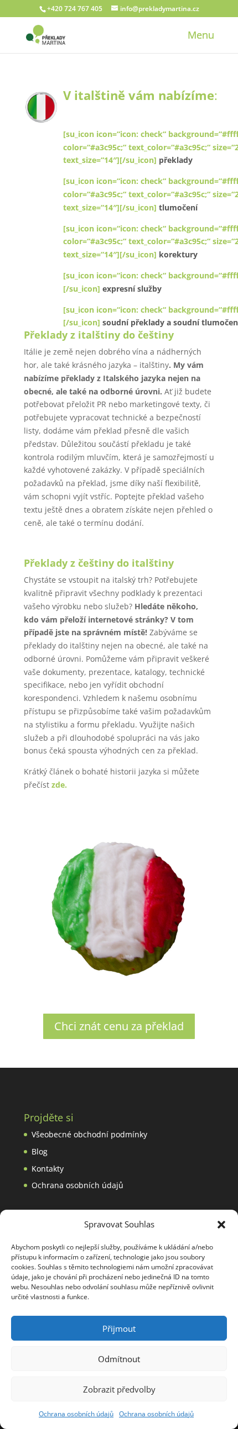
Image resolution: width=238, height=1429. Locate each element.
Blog (40, 1151)
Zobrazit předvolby (119, 1389)
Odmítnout (119, 1358)
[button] (221, 1224)
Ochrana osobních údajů (76, 1414)
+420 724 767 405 (74, 8)
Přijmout (119, 1328)
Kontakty (48, 1168)
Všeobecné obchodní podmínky (89, 1134)
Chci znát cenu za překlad (119, 1026)
